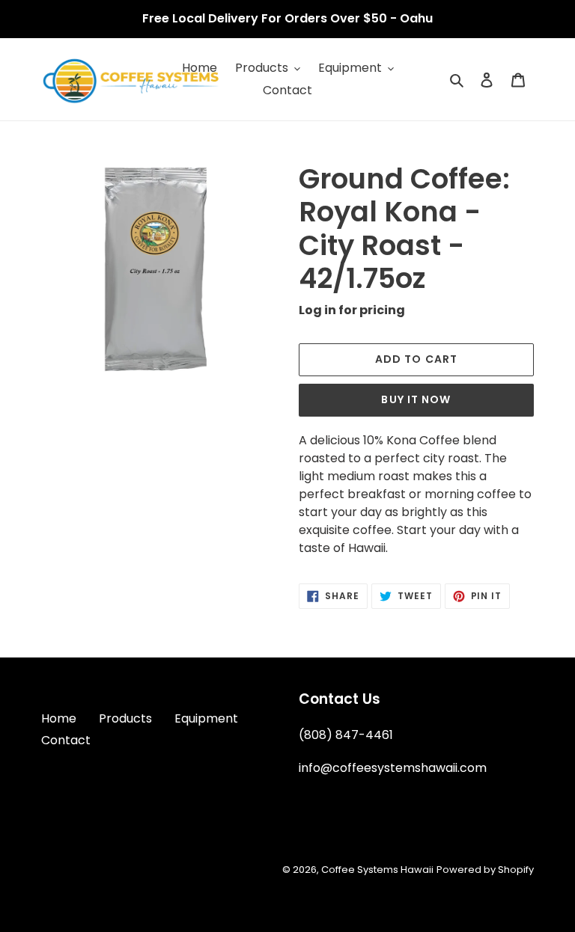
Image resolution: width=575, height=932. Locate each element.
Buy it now (416, 399)
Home (58, 718)
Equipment (206, 718)
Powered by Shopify (485, 869)
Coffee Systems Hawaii (377, 869)
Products (125, 718)
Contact (66, 740)
